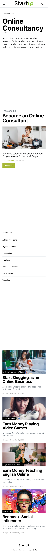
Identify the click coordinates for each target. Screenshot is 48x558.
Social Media (7, 273)
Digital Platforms (9, 246)
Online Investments (10, 267)
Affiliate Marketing (9, 240)
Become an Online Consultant (23, 118)
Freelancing (9, 110)
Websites (6, 280)
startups (5, 393)
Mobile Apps (7, 260)
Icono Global (33, 550)
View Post (9, 165)
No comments (9, 160)
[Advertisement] (24, 79)
